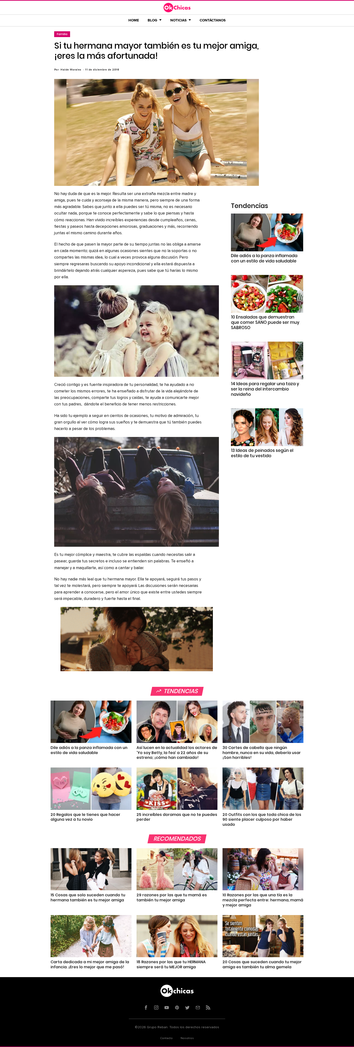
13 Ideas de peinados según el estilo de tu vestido (262, 453)
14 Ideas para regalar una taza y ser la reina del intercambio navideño (265, 389)
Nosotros (187, 1038)
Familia (62, 34)
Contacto (166, 1038)
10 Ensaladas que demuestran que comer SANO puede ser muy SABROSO (265, 322)
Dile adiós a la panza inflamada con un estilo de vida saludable (264, 258)
